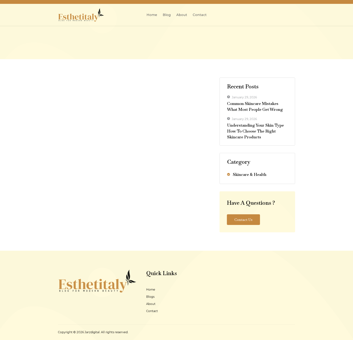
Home (152, 15)
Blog (167, 15)
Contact (200, 15)
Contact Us (243, 219)
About (181, 15)
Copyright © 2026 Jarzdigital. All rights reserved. (93, 332)
